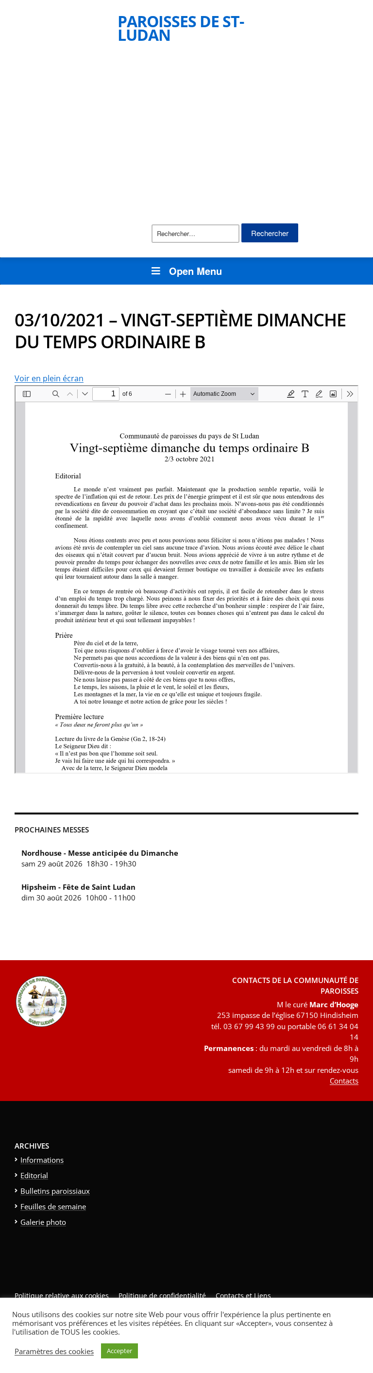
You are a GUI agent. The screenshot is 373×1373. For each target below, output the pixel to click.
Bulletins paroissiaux (55, 1191)
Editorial (34, 1175)
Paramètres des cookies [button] (54, 1351)
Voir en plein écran (49, 378)
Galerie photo (43, 1222)
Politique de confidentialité (162, 1295)
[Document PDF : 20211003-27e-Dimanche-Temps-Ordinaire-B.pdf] (186, 579)
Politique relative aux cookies (62, 1295)
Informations (42, 1160)
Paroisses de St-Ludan (181, 28)
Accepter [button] (119, 1350)
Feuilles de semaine (53, 1206)
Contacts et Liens (243, 1295)
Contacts (344, 1080)
